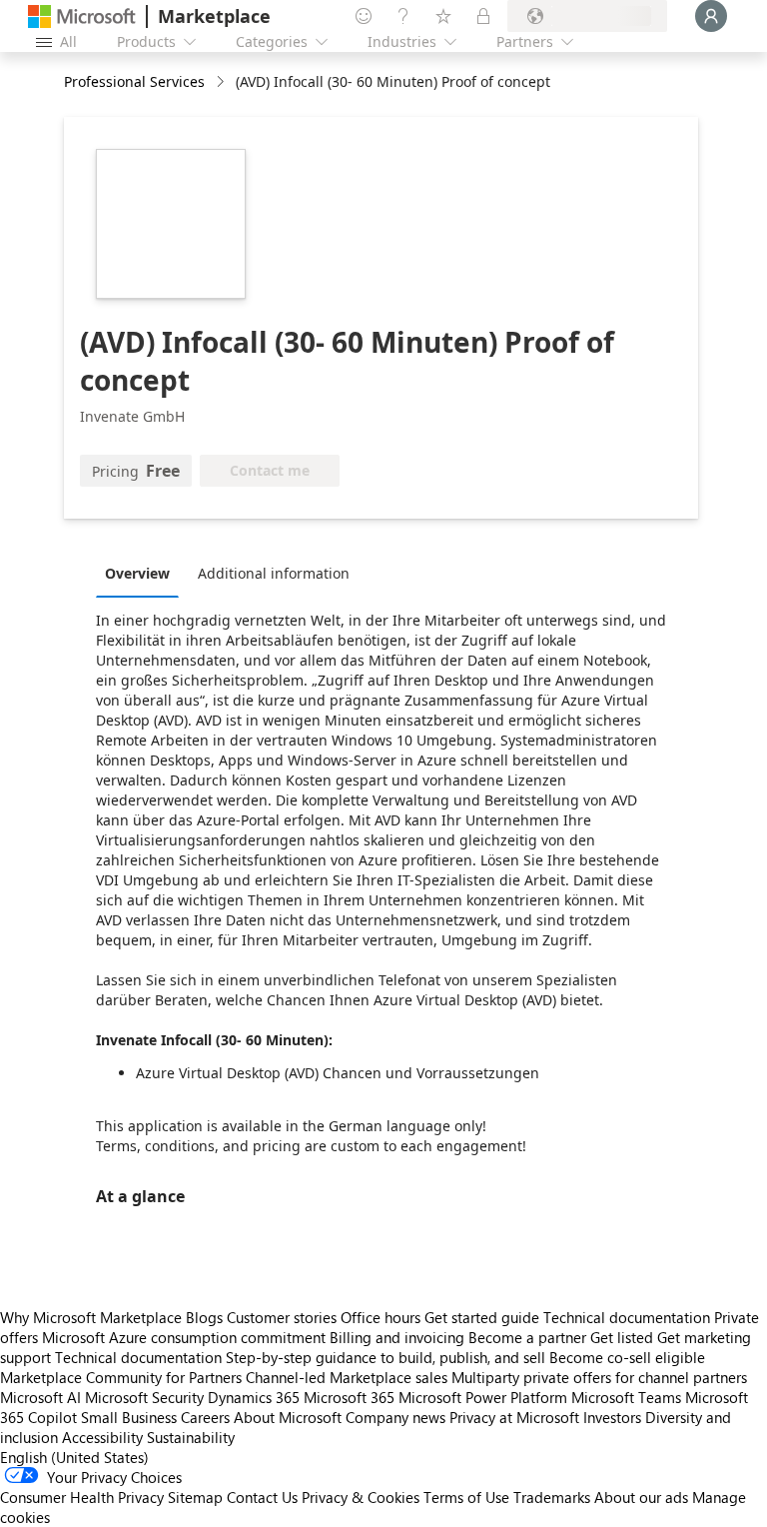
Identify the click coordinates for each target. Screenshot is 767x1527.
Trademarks (551, 1497)
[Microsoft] (82, 16)
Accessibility (102, 1437)
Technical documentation (626, 1317)
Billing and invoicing (397, 1337)
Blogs (204, 1317)
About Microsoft (288, 1417)
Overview (137, 573)
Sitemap (195, 1497)
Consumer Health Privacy (82, 1497)
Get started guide (481, 1317)
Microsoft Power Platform (482, 1397)
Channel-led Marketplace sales (346, 1377)
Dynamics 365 (254, 1397)
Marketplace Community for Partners (121, 1377)
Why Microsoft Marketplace (91, 1317)
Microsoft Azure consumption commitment (186, 1337)
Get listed (621, 1337)
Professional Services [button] (134, 81)
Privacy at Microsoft (514, 1417)
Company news (395, 1417)
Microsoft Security (144, 1397)
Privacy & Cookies (360, 1497)
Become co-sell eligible (627, 1357)
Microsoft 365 (349, 1397)
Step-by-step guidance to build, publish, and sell (385, 1357)
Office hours (380, 1317)
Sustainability (191, 1437)
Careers (205, 1417)
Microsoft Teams (626, 1397)
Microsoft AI (40, 1397)
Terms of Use (466, 1497)
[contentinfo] (222, 82)
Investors (612, 1417)
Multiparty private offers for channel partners (599, 1377)
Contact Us (262, 1497)
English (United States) (74, 1457)
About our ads (641, 1497)
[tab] (142, 573)
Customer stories (282, 1317)
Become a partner (527, 1337)
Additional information (274, 573)
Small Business (129, 1417)
